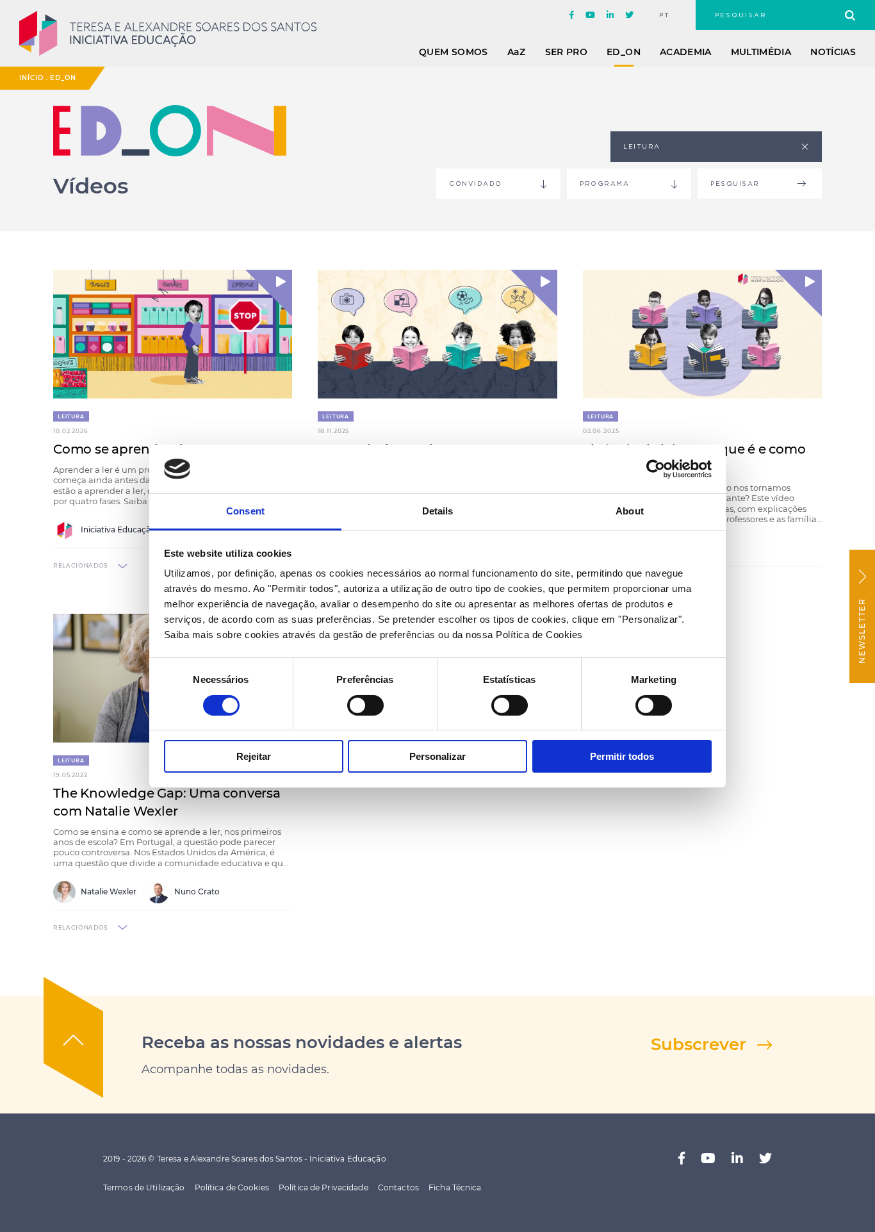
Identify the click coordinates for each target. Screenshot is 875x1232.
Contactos (398, 1187)
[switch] (365, 705)
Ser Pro (566, 52)
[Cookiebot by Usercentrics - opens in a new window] (656, 469)
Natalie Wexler (107, 891)
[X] (629, 15)
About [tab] (630, 510)
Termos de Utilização (143, 1187)
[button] (268, 293)
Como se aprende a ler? (128, 449)
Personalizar (437, 756)
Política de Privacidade (323, 1187)
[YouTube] (590, 15)
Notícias (833, 52)
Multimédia (761, 52)
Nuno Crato (196, 891)
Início (31, 78)
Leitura (71, 416)
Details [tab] (438, 510)
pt (664, 15)
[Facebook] (571, 15)
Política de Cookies (232, 1187)
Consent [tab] (245, 510)
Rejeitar (253, 756)
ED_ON (624, 52)
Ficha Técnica (455, 1187)
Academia (686, 52)
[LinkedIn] (610, 15)
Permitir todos (622, 756)
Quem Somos (453, 52)
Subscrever (698, 1044)
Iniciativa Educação (117, 529)
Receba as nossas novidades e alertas (302, 1042)
